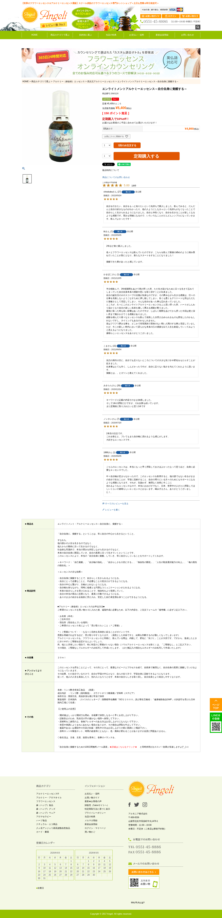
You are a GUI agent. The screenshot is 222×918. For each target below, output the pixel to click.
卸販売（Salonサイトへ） (97, 805)
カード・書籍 (42, 832)
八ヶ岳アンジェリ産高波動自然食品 (53, 828)
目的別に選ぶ (85, 35)
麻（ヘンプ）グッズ (45, 809)
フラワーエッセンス (45, 801)
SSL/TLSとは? (138, 902)
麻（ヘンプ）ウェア (45, 813)
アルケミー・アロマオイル (49, 797)
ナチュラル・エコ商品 (46, 824)
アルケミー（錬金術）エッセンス (69, 81)
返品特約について (110, 170)
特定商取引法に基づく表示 (97, 809)
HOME (34, 35)
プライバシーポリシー (95, 813)
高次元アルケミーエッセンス (101, 81)
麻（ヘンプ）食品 (44, 805)
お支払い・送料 (136, 35)
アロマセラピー (43, 816)
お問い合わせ (187, 35)
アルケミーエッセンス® (47, 793)
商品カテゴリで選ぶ (60, 35)
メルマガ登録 (91, 820)
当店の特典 (111, 35)
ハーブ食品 (41, 820)
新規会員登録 (162, 35)
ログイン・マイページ (95, 828)
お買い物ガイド (92, 797)
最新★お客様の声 (93, 801)
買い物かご (90, 832)
